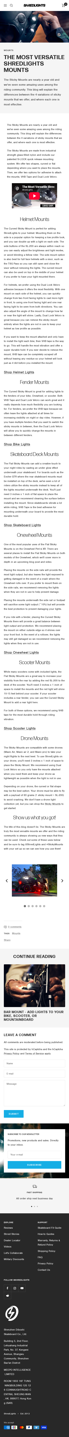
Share (7, 940)
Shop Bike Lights (17, 444)
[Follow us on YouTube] (22, 1288)
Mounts (8, 50)
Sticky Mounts (53, 804)
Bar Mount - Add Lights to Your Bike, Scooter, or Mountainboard (34, 1016)
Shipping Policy (46, 1251)
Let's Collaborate (13, 1253)
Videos (7, 1246)
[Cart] (63, 5)
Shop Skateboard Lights (22, 525)
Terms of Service (34, 1053)
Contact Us (44, 1270)
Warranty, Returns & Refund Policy (49, 1242)
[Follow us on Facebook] (7, 1288)
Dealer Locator (12, 1240)
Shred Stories (11, 1234)
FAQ (40, 1257)
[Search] (11, 5)
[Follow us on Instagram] (14, 1288)
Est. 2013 (25, 1413)
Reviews (8, 1227)
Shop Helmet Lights (19, 372)
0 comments (15, 926)
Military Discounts (14, 1259)
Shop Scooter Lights (20, 728)
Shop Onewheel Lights (21, 652)
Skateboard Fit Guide (49, 1227)
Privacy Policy (11, 1053)
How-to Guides (46, 1234)
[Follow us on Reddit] (7, 1295)
